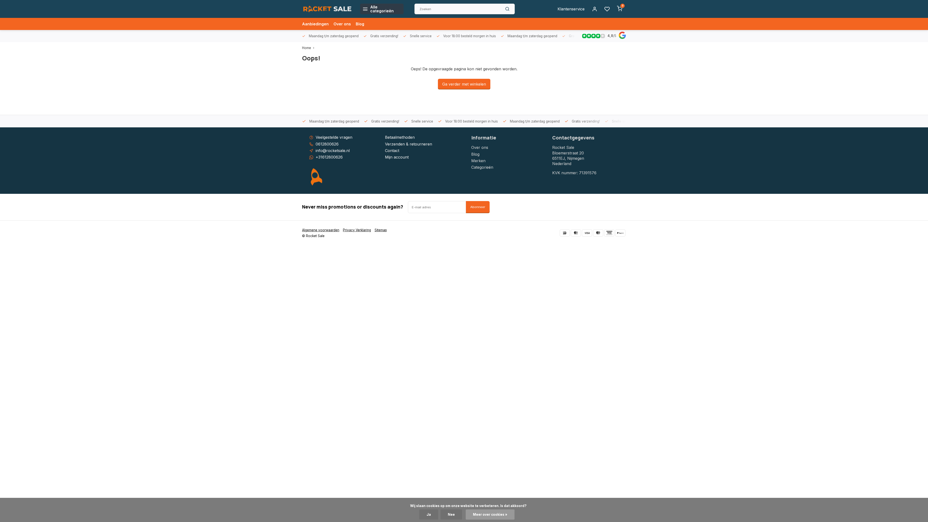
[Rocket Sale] (327, 9)
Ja (429, 514)
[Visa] (587, 233)
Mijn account (397, 157)
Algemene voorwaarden (320, 230)
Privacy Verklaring (357, 230)
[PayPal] (620, 233)
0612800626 (327, 144)
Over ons (342, 24)
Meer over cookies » (490, 514)
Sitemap (381, 230)
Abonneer (477, 207)
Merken (478, 160)
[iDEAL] (565, 233)
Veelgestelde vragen (334, 137)
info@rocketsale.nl (333, 150)
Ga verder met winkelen (464, 84)
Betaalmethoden (400, 137)
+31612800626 (329, 157)
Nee (451, 514)
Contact (392, 150)
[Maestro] (598, 233)
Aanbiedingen (315, 24)
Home (306, 48)
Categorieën (482, 167)
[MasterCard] (576, 233)
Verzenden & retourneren (408, 144)
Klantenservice (571, 9)
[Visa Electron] (609, 233)
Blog (360, 24)
